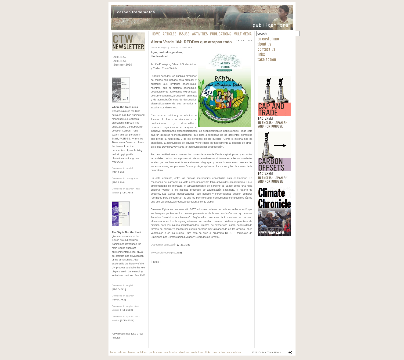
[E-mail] (249, 39)
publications (155, 352)
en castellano (268, 38)
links (261, 54)
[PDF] (237, 39)
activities (142, 352)
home (113, 352)
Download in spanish (123, 295)
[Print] (243, 39)
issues (131, 352)
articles (122, 352)
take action (266, 59)
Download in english (122, 168)
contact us (266, 48)
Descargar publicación (163, 244)
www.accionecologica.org (165, 252)
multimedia (170, 352)
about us (264, 43)
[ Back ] (156, 262)
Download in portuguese (125, 178)
